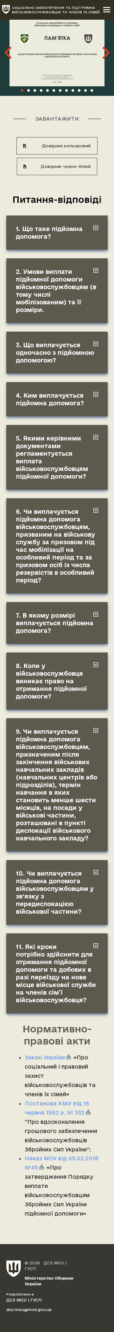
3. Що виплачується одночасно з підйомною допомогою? (55, 352)
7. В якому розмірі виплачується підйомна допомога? (54, 623)
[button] (8, 53)
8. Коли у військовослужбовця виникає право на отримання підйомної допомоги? (51, 681)
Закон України (45, 1057)
